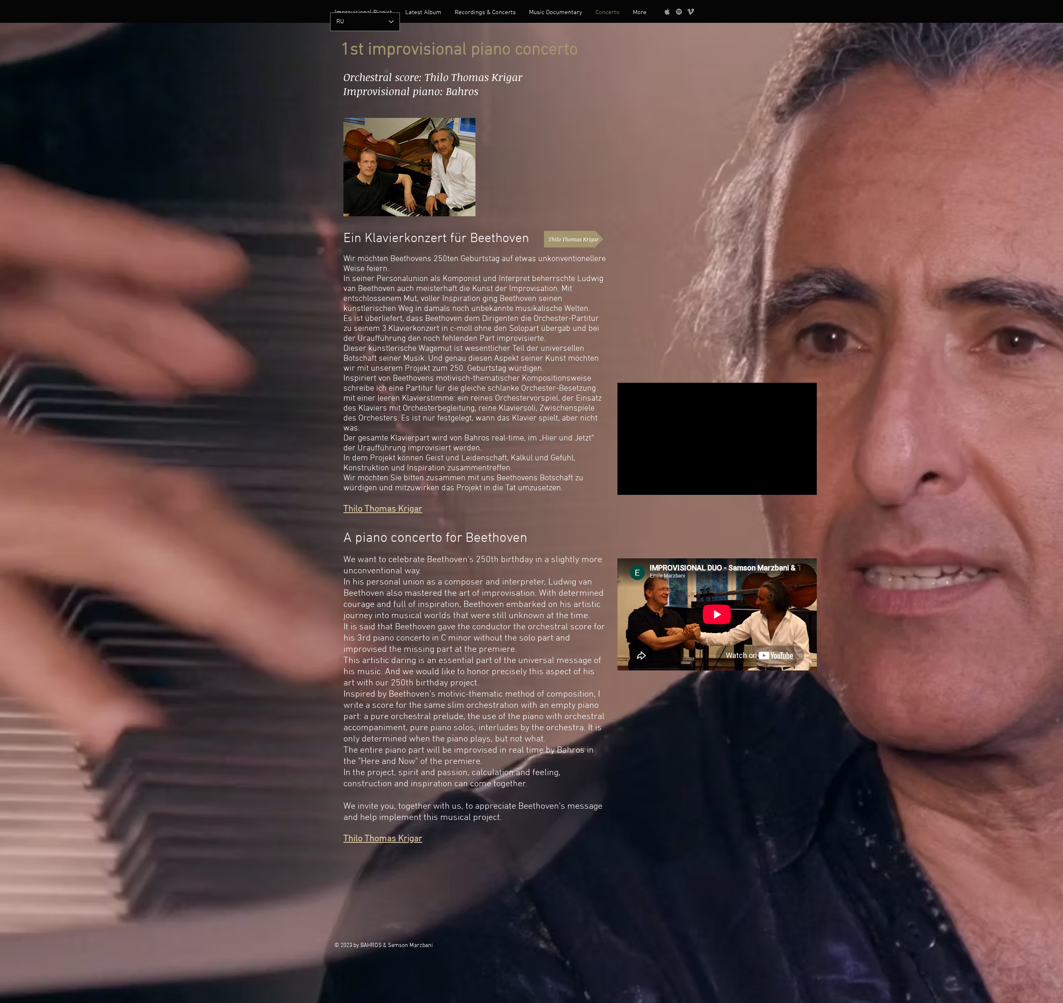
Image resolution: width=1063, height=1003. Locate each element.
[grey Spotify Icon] (678, 11)
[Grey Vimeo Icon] (690, 11)
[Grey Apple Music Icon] (667, 11)
